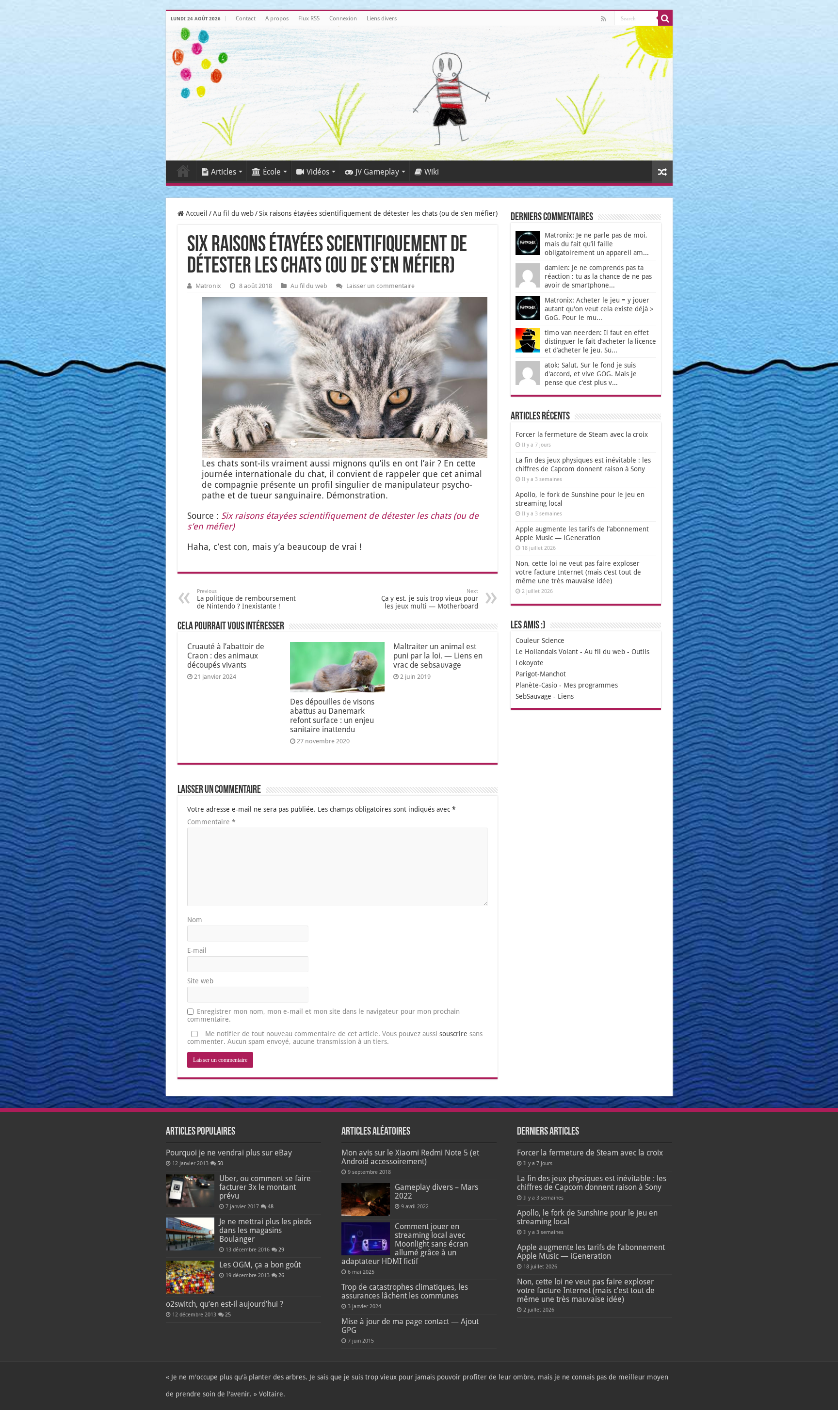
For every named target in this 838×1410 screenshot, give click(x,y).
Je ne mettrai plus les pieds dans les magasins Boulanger (265, 1230)
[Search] (665, 18)
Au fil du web (233, 213)
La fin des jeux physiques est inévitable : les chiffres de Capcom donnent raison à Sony (591, 1183)
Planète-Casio (536, 685)
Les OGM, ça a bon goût (260, 1264)
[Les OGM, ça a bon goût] (190, 1277)
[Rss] (603, 19)
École (272, 171)
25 (228, 1315)
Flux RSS (309, 18)
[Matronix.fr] (419, 93)
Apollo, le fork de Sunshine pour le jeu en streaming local (587, 1217)
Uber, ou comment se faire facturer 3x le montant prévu (265, 1187)
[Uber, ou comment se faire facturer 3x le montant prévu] (190, 1190)
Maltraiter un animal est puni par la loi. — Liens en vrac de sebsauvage (438, 656)
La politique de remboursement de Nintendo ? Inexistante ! (246, 599)
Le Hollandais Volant (547, 652)
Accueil (183, 170)
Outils (640, 652)
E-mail (197, 950)
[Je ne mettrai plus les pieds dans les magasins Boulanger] (190, 1234)
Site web (200, 981)
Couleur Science (540, 640)
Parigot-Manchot (541, 674)
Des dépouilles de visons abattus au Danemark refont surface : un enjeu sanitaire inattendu (332, 715)
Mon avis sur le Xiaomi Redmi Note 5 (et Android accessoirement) (410, 1157)
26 (281, 1275)
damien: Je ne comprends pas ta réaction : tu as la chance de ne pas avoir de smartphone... (598, 276)
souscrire (453, 1034)
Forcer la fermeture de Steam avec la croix (582, 434)
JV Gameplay (377, 171)
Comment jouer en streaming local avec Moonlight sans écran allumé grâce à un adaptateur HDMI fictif (404, 1244)
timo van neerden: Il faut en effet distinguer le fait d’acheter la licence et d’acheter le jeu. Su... (600, 341)
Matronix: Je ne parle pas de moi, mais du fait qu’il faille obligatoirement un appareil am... (597, 243)
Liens (566, 696)
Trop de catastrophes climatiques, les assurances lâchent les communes (404, 1291)
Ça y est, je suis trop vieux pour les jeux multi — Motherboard (429, 599)
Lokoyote (530, 663)
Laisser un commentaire (380, 285)
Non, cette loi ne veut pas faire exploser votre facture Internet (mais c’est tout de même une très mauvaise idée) (578, 572)
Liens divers (382, 18)
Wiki (431, 171)
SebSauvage (533, 696)
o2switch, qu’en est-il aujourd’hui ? (224, 1304)
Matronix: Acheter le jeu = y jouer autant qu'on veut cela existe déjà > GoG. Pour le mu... (599, 308)
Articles (223, 171)
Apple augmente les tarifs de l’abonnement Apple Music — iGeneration (591, 1252)
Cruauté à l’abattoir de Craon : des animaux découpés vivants (225, 656)
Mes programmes (591, 685)
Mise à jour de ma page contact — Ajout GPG (410, 1326)
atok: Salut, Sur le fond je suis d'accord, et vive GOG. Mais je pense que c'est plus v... (591, 373)
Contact (246, 18)
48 (271, 1206)
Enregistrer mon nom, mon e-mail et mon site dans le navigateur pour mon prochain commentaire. (323, 1015)
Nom (194, 920)
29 (281, 1250)
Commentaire (211, 822)
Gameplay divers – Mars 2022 (436, 1192)
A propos (277, 18)
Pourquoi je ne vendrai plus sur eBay (229, 1152)
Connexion (343, 18)
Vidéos (317, 171)
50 (220, 1163)
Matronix (208, 285)
